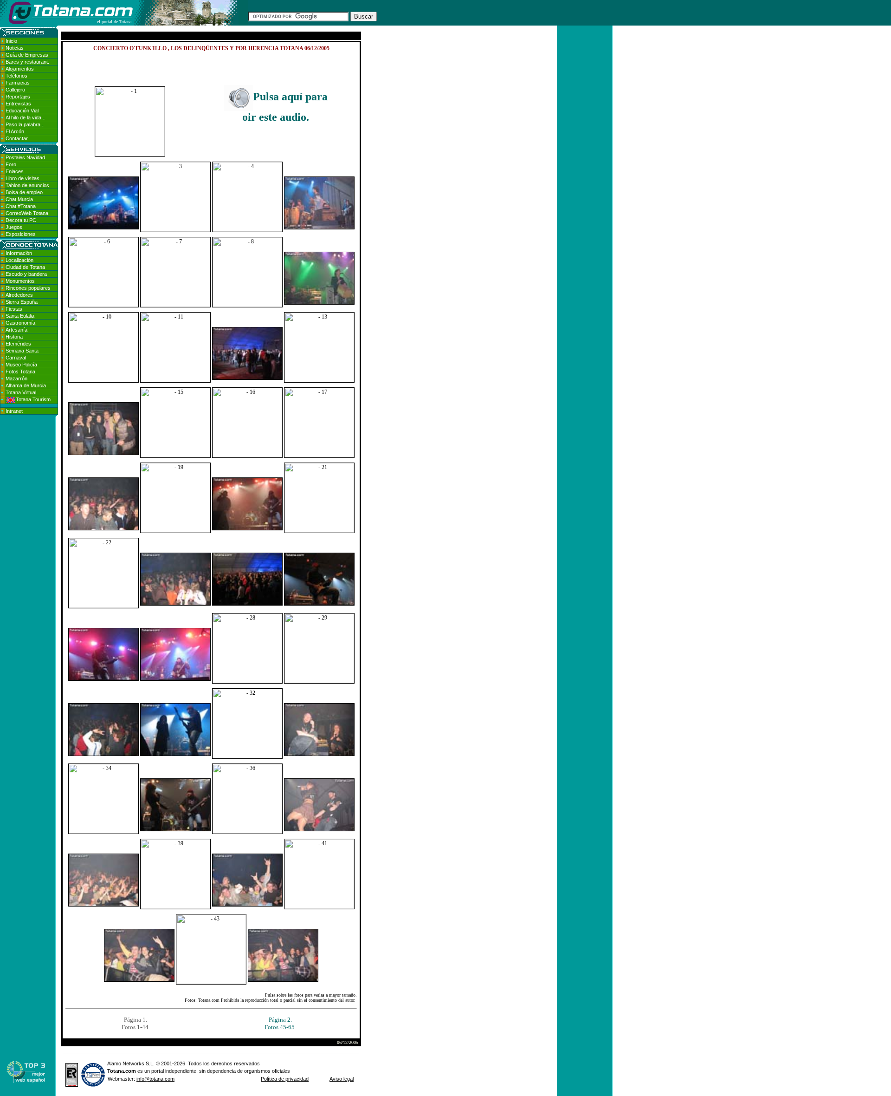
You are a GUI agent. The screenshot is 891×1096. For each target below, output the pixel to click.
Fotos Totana (20, 371)
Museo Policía (21, 364)
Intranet (14, 411)
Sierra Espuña (22, 302)
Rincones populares (28, 288)
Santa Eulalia (20, 316)
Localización (19, 260)
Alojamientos (20, 69)
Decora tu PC (21, 220)
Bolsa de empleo (24, 192)
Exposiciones (21, 234)
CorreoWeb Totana (27, 213)
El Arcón (15, 131)
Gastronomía (20, 323)
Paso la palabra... (25, 124)
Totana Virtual (21, 392)
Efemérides (18, 343)
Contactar (17, 138)
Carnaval (16, 357)
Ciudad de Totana (25, 267)
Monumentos (20, 281)
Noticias (15, 48)
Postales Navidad (25, 157)
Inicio (11, 41)
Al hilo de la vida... (25, 117)
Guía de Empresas (27, 55)
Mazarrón (16, 378)
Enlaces (15, 171)
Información (19, 253)
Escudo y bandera (26, 274)
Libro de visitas (22, 178)
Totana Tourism (33, 399)
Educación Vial (22, 110)
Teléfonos (16, 75)
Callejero (15, 89)
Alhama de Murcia (26, 385)
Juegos (14, 227)
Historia (14, 336)
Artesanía (16, 330)
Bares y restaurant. (27, 62)
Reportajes (18, 96)
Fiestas (14, 309)
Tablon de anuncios (27, 185)
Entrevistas (18, 103)
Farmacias (18, 82)
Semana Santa (22, 350)
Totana (115, 1071)
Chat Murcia (19, 199)
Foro (11, 164)
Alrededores (19, 295)
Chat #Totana (21, 206)
